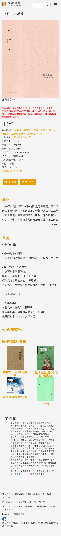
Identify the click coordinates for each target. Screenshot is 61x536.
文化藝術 (18, 13)
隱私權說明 (41, 506)
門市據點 (53, 506)
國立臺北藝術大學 (22, 137)
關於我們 (6, 506)
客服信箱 (8, 509)
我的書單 (28, 182)
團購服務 (29, 506)
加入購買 (11, 182)
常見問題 (17, 506)
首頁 (6, 13)
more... (55, 224)
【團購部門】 (19, 474)
